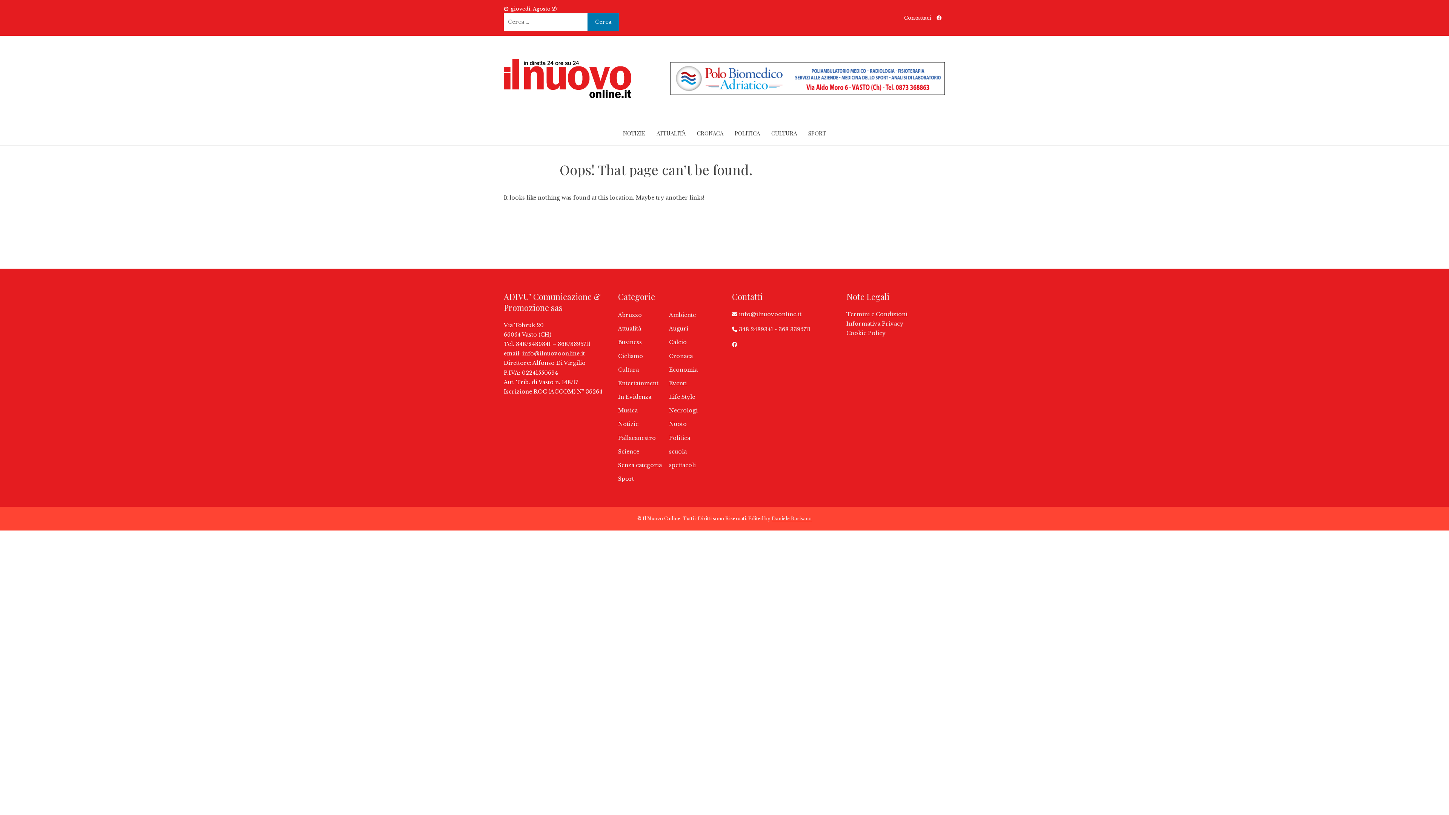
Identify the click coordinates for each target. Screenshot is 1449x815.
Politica (747, 133)
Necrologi (683, 410)
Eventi (678, 383)
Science (628, 451)
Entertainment (638, 383)
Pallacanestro (637, 438)
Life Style (682, 397)
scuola (678, 451)
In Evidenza (634, 397)
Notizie (634, 133)
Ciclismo (630, 356)
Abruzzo (630, 315)
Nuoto (678, 424)
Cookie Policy (866, 333)
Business (630, 342)
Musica (628, 410)
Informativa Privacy (874, 323)
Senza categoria (640, 465)
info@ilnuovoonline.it (553, 353)
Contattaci (917, 18)
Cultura (784, 133)
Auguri (678, 328)
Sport (817, 133)
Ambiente (682, 315)
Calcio (678, 342)
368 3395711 (794, 329)
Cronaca (710, 133)
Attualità (671, 133)
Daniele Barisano (792, 518)
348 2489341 (756, 329)
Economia (683, 369)
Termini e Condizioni (877, 314)
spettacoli (682, 465)
